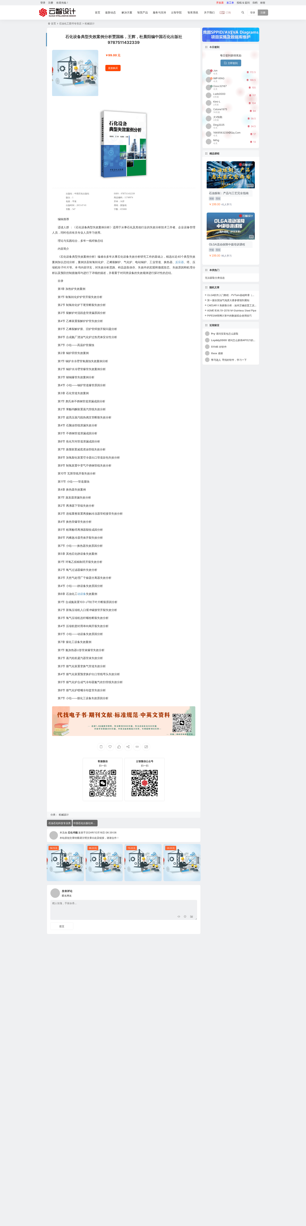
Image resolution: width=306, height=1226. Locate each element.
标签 (262, 2)
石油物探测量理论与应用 (182, 877)
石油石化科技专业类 (59, 823)
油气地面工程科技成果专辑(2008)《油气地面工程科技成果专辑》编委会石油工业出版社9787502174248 (66, 877)
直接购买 (113, 67)
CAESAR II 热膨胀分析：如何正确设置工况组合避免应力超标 (240, 305)
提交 (61, 926)
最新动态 (110, 12)
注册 (50, 2)
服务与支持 (159, 12)
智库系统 (193, 12)
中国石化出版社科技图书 (85, 823)
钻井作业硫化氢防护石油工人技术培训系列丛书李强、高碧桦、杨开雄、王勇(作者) (144, 877)
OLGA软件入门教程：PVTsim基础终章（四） (232, 295)
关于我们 (209, 12)
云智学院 (176, 12)
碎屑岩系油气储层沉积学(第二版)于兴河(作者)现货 (105, 877)
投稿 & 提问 (243, 2)
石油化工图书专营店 (70, 23)
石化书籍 (73, 832)
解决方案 (127, 12)
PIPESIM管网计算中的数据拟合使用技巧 (229, 315)
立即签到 (233, 63)
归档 (255, 2)
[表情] (185, 917)
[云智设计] (57, 12)
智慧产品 (142, 12)
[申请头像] (193, 892)
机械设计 (90, 23)
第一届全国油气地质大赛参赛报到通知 (228, 300)
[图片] (191, 917)
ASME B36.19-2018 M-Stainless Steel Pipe (231, 310)
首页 (97, 12)
